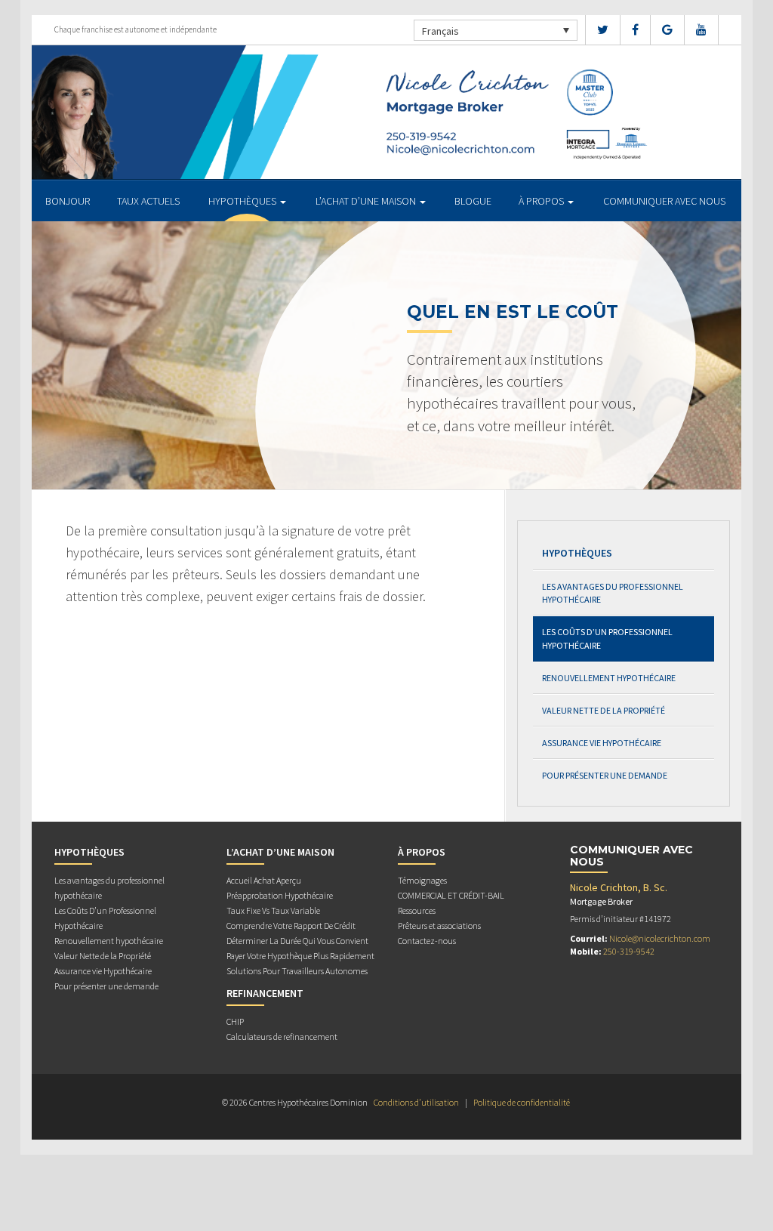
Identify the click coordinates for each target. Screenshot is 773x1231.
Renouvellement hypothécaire (609, 677)
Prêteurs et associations (439, 925)
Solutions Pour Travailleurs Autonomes (297, 970)
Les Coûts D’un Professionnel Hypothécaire (607, 638)
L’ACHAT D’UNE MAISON (367, 201)
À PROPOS (542, 201)
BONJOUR (67, 201)
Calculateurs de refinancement (281, 1036)
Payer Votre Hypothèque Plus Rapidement (300, 955)
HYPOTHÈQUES (243, 201)
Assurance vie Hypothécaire (601, 742)
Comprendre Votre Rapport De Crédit (291, 925)
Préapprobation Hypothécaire (279, 895)
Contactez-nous (427, 940)
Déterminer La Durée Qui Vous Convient (297, 940)
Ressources (417, 910)
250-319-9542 (628, 951)
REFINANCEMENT (264, 993)
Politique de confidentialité (521, 1102)
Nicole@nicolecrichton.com (659, 938)
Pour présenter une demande (604, 775)
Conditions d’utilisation (416, 1102)
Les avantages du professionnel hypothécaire (612, 593)
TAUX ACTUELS (148, 201)
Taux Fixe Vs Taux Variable (273, 910)
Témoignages (422, 880)
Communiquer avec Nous (664, 201)
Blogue (472, 201)
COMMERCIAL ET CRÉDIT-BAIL (451, 895)
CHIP (235, 1021)
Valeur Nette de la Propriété (603, 710)
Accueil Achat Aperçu (263, 880)
